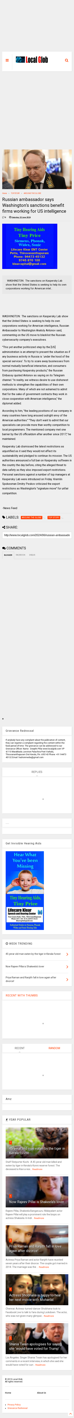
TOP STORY (15, 193)
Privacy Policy (14, 1405)
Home (4, 193)
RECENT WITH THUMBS (22, 995)
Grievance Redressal (18, 1408)
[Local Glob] (33, 62)
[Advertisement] (37, 27)
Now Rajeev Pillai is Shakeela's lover (36, 1202)
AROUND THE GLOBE (32, 193)
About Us (41, 1393)
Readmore (37, 1169)
